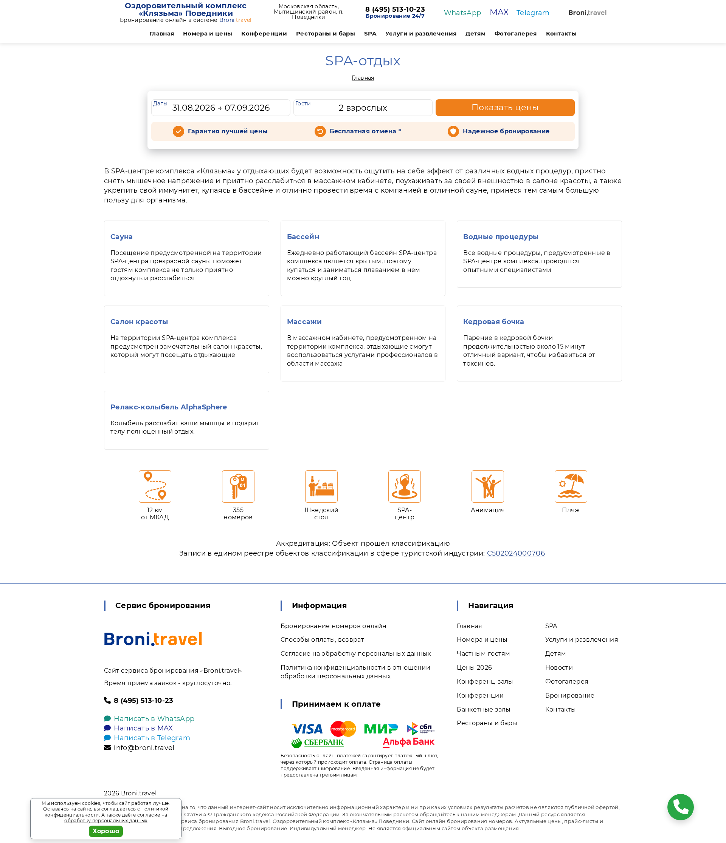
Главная (161, 33)
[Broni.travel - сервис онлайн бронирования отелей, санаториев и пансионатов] (153, 639)
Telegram (533, 13)
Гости (303, 103)
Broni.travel (139, 793)
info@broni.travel (144, 748)
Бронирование (570, 695)
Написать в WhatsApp (154, 719)
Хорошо (106, 831)
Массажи (304, 322)
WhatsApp (462, 13)
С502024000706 (516, 553)
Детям (475, 33)
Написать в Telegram (152, 738)
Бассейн (303, 237)
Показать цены (505, 107)
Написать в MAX (143, 728)
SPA (370, 33)
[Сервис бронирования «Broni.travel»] (588, 12)
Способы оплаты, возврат (322, 639)
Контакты (561, 33)
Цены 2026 (474, 667)
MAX (499, 12)
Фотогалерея (516, 33)
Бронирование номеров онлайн (334, 626)
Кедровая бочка (493, 322)
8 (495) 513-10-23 (395, 10)
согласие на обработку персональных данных (115, 818)
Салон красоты (139, 322)
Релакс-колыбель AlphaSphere (168, 407)
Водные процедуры (500, 237)
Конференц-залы (485, 681)
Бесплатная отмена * (365, 131)
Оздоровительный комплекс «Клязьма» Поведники (186, 9)
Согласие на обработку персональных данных (356, 653)
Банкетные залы (483, 709)
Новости (559, 667)
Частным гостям (483, 653)
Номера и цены (207, 33)
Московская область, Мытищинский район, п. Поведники (309, 12)
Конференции (264, 33)
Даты (160, 103)
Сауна (121, 237)
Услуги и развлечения (420, 33)
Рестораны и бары (325, 33)
